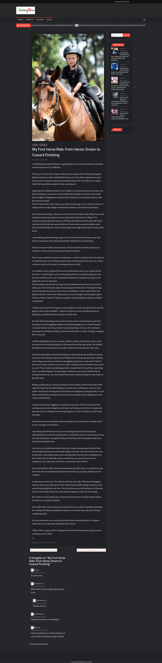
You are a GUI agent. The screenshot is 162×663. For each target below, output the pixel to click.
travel (55, 542)
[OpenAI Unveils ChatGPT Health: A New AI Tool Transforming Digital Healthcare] (114, 66)
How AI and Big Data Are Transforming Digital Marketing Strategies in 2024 (120, 116)
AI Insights (29, 19)
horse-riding (48, 542)
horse (41, 542)
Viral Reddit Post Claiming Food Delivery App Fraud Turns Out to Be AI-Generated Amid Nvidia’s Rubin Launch (94, 25)
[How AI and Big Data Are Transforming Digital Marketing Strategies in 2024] (114, 111)
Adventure (44, 145)
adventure (35, 542)
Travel (35, 145)
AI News (20, 19)
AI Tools (49, 19)
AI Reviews (39, 19)
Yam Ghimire (35, 159)
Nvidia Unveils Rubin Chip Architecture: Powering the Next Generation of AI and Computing (119, 101)
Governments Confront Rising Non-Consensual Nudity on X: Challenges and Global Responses (120, 56)
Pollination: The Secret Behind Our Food (90, 550)
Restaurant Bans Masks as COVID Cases (44, 550)
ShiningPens (122, 48)
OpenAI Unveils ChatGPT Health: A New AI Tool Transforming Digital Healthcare (120, 71)
